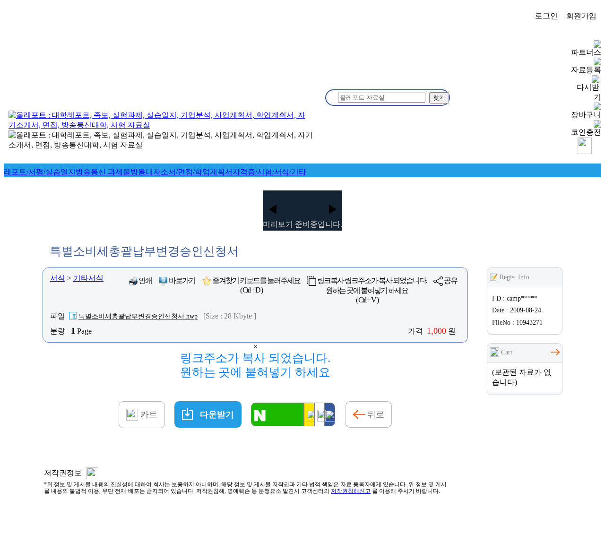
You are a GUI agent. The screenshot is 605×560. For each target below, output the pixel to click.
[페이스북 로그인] (330, 414)
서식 (57, 278)
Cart (505, 352)
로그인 (546, 16)
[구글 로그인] (319, 414)
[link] (40, 172)
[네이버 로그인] (277, 414)
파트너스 (586, 52)
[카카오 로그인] (309, 414)
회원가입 (581, 16)
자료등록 (586, 70)
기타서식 (88, 278)
